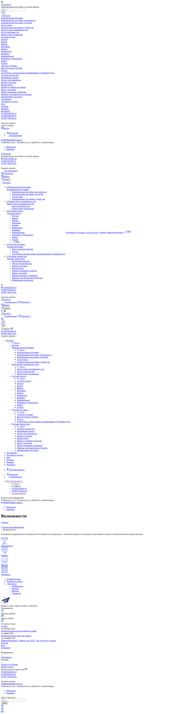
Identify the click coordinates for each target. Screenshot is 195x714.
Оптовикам (6, 657)
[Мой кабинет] (2, 319)
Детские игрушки (25, 414)
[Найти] (3, 12)
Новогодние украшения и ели (30, 369)
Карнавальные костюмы (28, 352)
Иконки (15, 591)
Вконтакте (11, 147)
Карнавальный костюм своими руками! (19, 631)
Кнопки (15, 588)
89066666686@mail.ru (13, 140)
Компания (5, 648)
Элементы (16, 593)
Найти (4, 703)
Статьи (4, 626)
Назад (17, 343)
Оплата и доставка (9, 664)
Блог (3, 645)
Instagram (10, 149)
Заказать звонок (19, 493)
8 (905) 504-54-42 (8, 118)
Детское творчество (26, 429)
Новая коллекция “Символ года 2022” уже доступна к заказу (28, 640)
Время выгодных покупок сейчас (16, 636)
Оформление (17, 586)
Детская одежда (24, 381)
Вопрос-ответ (7, 667)
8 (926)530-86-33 (9, 113)
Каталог (15, 345)
